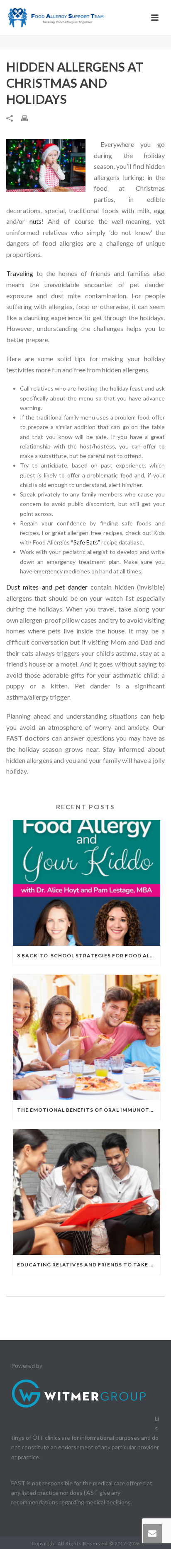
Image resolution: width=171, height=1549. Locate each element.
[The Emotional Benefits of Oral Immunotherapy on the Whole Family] (86, 1038)
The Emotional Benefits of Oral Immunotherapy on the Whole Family (88, 1110)
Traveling (19, 273)
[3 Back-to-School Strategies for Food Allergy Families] (86, 883)
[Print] (28, 117)
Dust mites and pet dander (47, 587)
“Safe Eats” (86, 542)
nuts (35, 221)
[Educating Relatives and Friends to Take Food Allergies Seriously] (86, 1192)
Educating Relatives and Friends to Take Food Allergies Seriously (88, 1264)
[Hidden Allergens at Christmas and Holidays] (46, 165)
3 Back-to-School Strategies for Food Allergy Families (88, 955)
